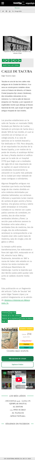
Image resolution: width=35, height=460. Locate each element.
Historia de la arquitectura (11, 318)
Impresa (26, 344)
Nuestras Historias (11, 65)
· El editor (17, 407)
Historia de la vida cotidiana (11, 315)
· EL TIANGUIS (17, 413)
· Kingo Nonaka (17, 416)
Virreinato (5, 313)
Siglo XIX (12, 313)
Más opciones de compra (17, 359)
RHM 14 (4, 321)
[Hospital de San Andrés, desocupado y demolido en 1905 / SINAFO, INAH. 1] (17, 43)
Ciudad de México (27, 318)
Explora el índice (17, 364)
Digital (26, 347)
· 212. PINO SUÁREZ (17, 410)
